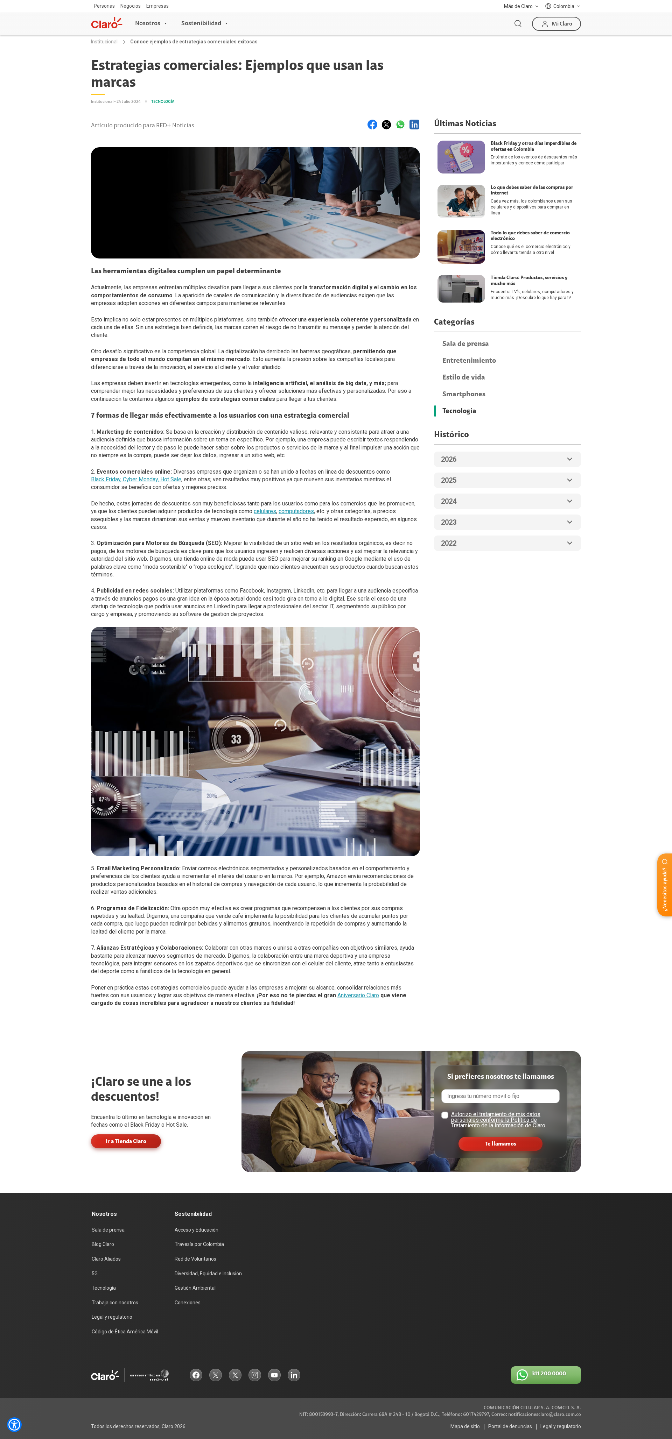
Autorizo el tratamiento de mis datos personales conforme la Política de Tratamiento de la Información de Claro (498, 1120)
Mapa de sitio (465, 1426)
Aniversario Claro (358, 995)
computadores (296, 511)
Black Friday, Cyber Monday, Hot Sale (136, 479)
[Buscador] (518, 24)
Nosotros (147, 23)
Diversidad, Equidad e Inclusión (208, 1273)
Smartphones (463, 394)
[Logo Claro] (106, 22)
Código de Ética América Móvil (125, 1331)
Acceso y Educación (196, 1230)
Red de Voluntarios (195, 1259)
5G (95, 1273)
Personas (104, 6)
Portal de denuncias (510, 1426)
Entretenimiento (469, 360)
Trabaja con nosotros (115, 1302)
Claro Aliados (106, 1259)
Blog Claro (103, 1244)
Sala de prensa (465, 343)
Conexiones (188, 1302)
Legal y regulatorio (112, 1317)
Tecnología (459, 410)
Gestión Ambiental (195, 1288)
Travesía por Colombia (199, 1244)
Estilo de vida (463, 377)
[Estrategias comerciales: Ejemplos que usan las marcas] (372, 124)
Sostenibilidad (201, 23)
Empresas (157, 6)
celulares (265, 511)
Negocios (130, 6)
